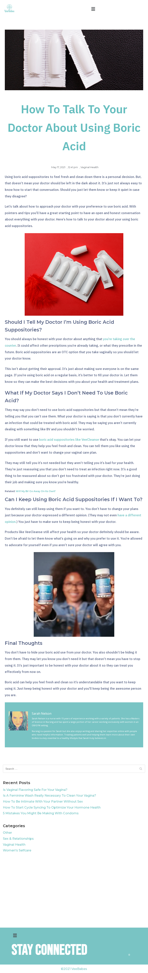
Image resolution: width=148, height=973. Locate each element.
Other (7, 832)
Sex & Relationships (18, 838)
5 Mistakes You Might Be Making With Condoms (41, 813)
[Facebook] (129, 942)
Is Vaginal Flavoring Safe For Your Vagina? (35, 790)
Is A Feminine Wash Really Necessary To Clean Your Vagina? (49, 795)
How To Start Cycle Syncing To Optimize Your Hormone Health (52, 807)
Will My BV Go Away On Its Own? (36, 491)
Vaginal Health (89, 167)
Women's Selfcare (17, 850)
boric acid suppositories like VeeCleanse (69, 439)
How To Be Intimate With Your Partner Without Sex (43, 801)
